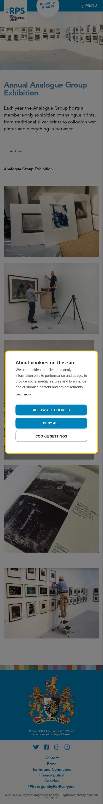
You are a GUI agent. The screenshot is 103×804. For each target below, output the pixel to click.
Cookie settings (51, 436)
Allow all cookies (51, 410)
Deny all (51, 423)
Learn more (23, 394)
